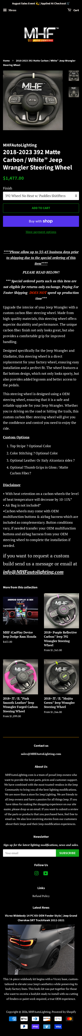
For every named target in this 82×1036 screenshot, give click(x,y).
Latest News (41, 907)
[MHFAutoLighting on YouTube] (45, 874)
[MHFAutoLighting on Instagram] (36, 874)
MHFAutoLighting (39, 1012)
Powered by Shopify (64, 1012)
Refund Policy (41, 896)
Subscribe (67, 853)
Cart (76, 10)
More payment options (41, 232)
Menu (12, 10)
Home (6, 60)
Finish (7, 188)
